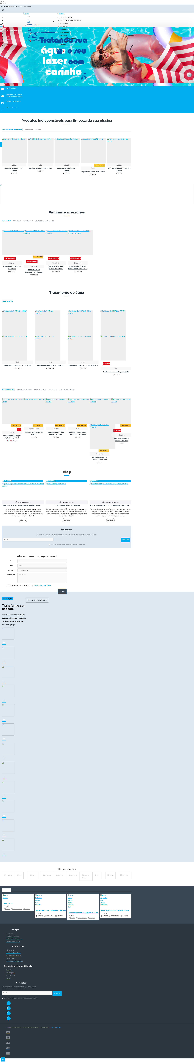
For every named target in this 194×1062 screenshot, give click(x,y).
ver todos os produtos (36, 600)
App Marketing (56, 1027)
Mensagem (11, 574)
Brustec (56, 429)
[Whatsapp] (9, 1013)
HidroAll (121, 877)
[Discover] (8, 1053)
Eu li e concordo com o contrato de (68, 544)
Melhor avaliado (24, 390)
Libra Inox (12, 263)
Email (12, 566)
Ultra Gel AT (8, 904)
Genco (14, 165)
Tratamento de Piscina (12, 129)
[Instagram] (9, 1008)
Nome (12, 561)
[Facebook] (9, 1003)
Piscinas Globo (34, 429)
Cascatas (6, 221)
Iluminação (28, 221)
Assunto (11, 570)
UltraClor (44, 877)
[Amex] (8, 1048)
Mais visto (6, 889)
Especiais (53, 390)
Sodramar (34, 266)
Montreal (70, 877)
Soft (17, 362)
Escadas (17, 221)
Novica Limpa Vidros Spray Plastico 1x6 (83, 913)
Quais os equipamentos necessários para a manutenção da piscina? (23, 505)
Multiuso (29, 129)
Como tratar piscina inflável (66, 505)
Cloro (38, 129)
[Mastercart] (8, 1037)
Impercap (5, 877)
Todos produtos (67, 390)
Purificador (7, 301)
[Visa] (8, 1032)
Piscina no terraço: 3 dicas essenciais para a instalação (110, 505)
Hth (40, 165)
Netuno (56, 877)
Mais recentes (40, 390)
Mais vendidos (8, 390)
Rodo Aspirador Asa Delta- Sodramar (115, 910)
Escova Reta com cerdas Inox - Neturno (51, 910)
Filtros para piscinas (44, 221)
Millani (108, 877)
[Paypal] (8, 1043)
